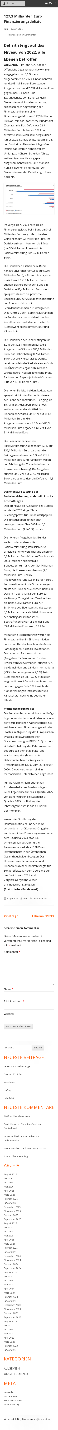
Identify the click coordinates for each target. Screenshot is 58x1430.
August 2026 (10, 1174)
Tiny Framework (26, 1419)
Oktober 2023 (11, 1313)
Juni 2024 (8, 1280)
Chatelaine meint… (22, 1116)
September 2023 (12, 1317)
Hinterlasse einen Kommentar (21, 34)
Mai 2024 (9, 1284)
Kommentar (12, 952)
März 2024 (9, 1292)
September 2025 (12, 1219)
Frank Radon (10, 1124)
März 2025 (9, 1243)
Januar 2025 (10, 1251)
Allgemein (12, 1368)
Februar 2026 (11, 1198)
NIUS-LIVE (40, 1148)
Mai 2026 (9, 1186)
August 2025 (10, 1223)
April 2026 (9, 1190)
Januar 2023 (10, 1349)
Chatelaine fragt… (21, 1156)
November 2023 (12, 1309)
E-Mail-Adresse (14, 1001)
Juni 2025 (8, 1231)
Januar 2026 (10, 1202)
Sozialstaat (9, 1082)
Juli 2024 (8, 1276)
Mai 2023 (9, 1333)
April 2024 (9, 1288)
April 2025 (9, 1239)
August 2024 (10, 1272)
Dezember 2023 (12, 1304)
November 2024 (12, 1260)
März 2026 (9, 1194)
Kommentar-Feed (13, 1400)
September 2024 (12, 1268)
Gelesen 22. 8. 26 (13, 1074)
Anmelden (9, 1392)
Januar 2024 (10, 1300)
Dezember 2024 (12, 1256)
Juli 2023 (8, 1325)
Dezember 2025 (12, 1207)
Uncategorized (40, 898)
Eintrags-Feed (11, 1396)
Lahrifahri (9, 1098)
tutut (6, 28)
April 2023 (9, 1337)
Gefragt (8, 1090)
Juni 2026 (8, 1182)
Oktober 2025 (11, 1215)
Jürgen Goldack (11, 1136)
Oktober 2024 (11, 1264)
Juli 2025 (8, 1227)
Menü (52, 3)
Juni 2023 (8, 1329)
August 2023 (10, 1321)
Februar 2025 (11, 1247)
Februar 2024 (11, 1296)
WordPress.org (11, 1404)
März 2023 (9, 1341)
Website (9, 1014)
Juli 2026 (8, 1178)
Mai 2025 (9, 1235)
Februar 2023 (11, 1345)
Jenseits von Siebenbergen (17, 1066)
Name (8, 989)
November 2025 (12, 1211)
